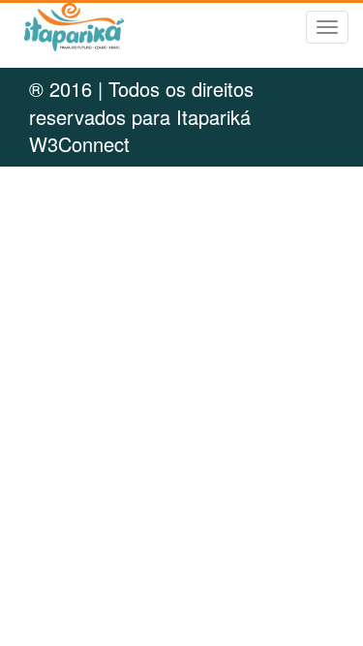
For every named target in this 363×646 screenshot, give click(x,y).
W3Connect (79, 144)
